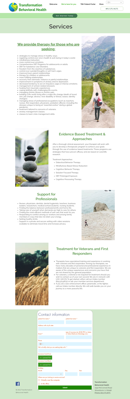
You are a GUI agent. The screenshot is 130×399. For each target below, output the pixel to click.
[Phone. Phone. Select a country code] (41, 344)
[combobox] (50, 374)
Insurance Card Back (44, 361)
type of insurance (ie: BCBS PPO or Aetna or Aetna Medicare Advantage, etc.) (78, 333)
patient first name (44, 319)
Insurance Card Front (44, 354)
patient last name (71, 319)
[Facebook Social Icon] (18, 384)
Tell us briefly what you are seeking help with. (52, 347)
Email (40, 334)
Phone (40, 340)
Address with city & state (45, 325)
